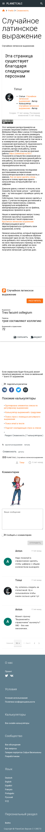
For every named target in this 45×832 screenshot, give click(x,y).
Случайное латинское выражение (27, 98)
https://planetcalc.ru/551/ (20, 153)
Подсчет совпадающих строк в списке (23, 428)
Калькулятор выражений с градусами (23, 412)
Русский (9, 797)
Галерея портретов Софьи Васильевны (23, 752)
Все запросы (11, 748)
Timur (22, 462)
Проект (8, 671)
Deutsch (8, 778)
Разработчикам (12, 756)
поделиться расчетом (16, 384)
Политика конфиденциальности (20, 702)
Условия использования (16, 698)
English (8, 782)
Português (9, 793)
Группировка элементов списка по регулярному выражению (21, 406)
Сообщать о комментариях (19, 535)
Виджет (36, 337)
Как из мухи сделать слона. (23, 177)
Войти (7, 823)
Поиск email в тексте (14, 423)
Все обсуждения (12, 744)
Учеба (11, 10)
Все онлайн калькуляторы (17, 723)
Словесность (22, 10)
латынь (27, 445)
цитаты (21, 452)
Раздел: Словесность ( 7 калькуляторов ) (24, 435)
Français (8, 789)
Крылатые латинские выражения (18, 221)
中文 (7, 801)
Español (8, 785)
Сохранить (20, 337)
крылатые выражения (13, 445)
